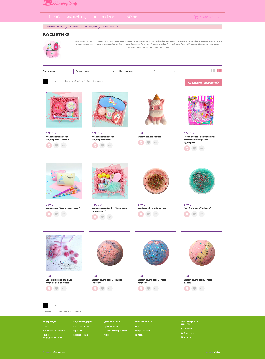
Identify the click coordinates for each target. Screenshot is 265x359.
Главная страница (55, 26)
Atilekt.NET (218, 352)
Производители (111, 327)
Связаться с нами (81, 327)
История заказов (142, 331)
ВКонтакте (189, 333)
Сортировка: (49, 71)
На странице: (126, 71)
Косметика (108, 26)
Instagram (188, 337)
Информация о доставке (54, 331)
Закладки (139, 335)
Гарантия (77, 331)
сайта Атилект (54, 352)
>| (60, 81)
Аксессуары (91, 26)
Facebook (188, 329)
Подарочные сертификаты (116, 331)
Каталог (74, 26)
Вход (137, 327)
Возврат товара (80, 335)
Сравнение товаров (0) (202, 82)
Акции (106, 335)
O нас (45, 327)
